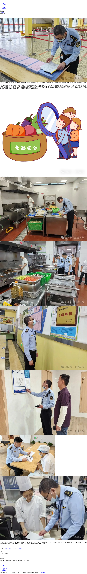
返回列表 (2, 12)
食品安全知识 (4, 7)
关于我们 (4, 4)
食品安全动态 (4, 6)
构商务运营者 (19, 548)
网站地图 (43, 572)
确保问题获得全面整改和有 (8, 548)
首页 (3, 3)
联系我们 (4, 8)
